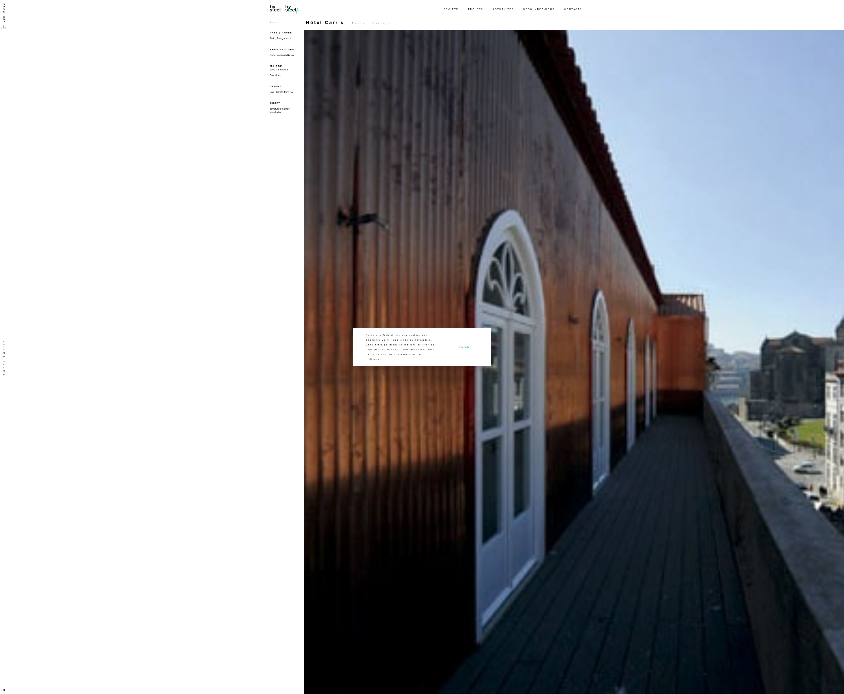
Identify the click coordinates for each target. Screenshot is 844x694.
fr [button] (3, 690)
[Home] (286, 9)
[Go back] (273, 24)
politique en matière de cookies (409, 344)
